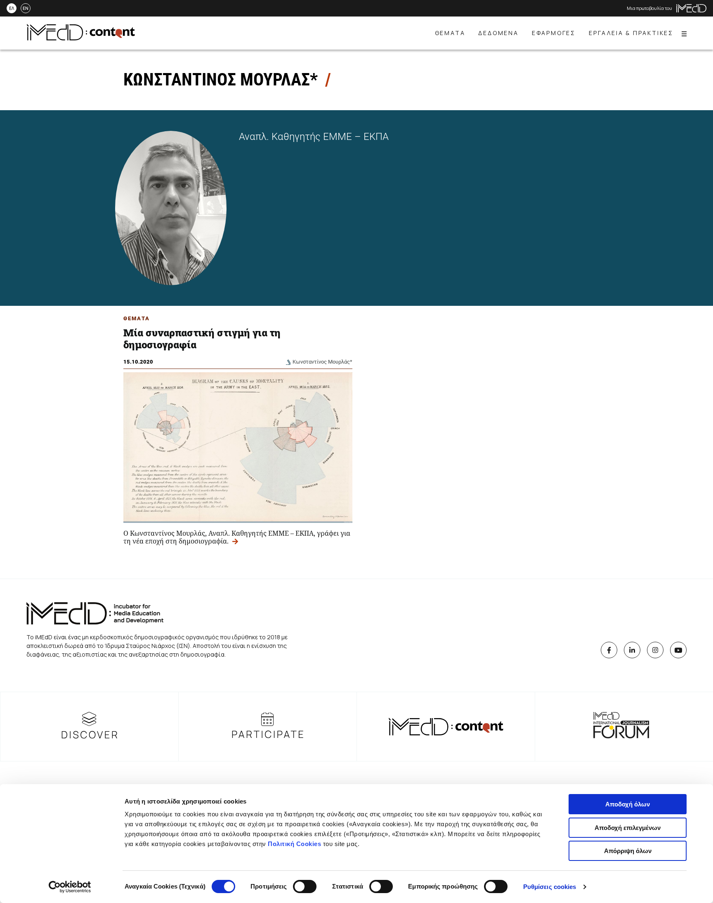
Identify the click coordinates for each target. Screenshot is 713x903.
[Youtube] (678, 650)
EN (25, 8)
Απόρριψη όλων (628, 850)
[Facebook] (609, 650)
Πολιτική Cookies (294, 843)
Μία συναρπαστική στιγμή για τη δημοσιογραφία (202, 338)
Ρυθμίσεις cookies (549, 886)
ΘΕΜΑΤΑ (450, 33)
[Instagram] (655, 650)
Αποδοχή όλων (627, 804)
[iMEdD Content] (80, 38)
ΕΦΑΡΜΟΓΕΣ (554, 33)
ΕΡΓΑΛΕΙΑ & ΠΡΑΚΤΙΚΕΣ (631, 33)
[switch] (304, 886)
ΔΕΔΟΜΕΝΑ (498, 33)
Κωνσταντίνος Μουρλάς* (322, 362)
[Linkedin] (632, 650)
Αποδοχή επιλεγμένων (628, 827)
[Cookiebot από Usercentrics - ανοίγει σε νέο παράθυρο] (70, 887)
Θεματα (136, 318)
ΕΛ (11, 8)
